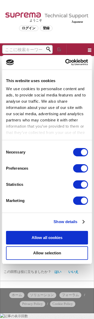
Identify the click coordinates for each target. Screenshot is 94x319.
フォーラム (70, 295)
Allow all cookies (47, 237)
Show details (65, 221)
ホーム (17, 295)
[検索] (50, 49)
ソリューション (42, 295)
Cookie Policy (62, 304)
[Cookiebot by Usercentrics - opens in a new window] (66, 62)
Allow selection (47, 253)
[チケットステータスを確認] (59, 49)
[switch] (80, 168)
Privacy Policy (32, 304)
